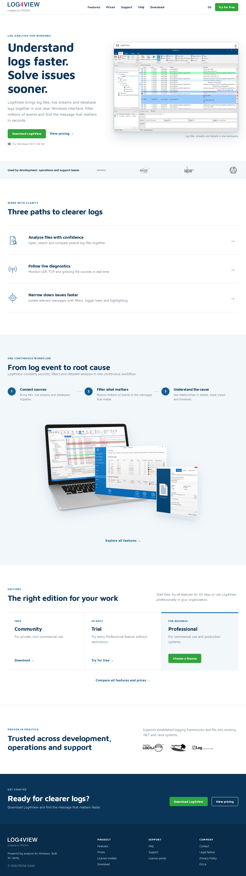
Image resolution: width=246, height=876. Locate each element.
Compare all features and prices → (123, 680)
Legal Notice (207, 852)
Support (126, 7)
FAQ (141, 7)
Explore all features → (123, 540)
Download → (24, 660)
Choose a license (185, 658)
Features (94, 7)
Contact (204, 846)
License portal (157, 858)
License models (107, 858)
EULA (202, 864)
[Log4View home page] (26, 7)
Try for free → (102, 660)
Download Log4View (27, 133)
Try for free (227, 7)
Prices (110, 7)
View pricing (62, 133)
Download (157, 7)
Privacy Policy (208, 858)
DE (210, 7)
